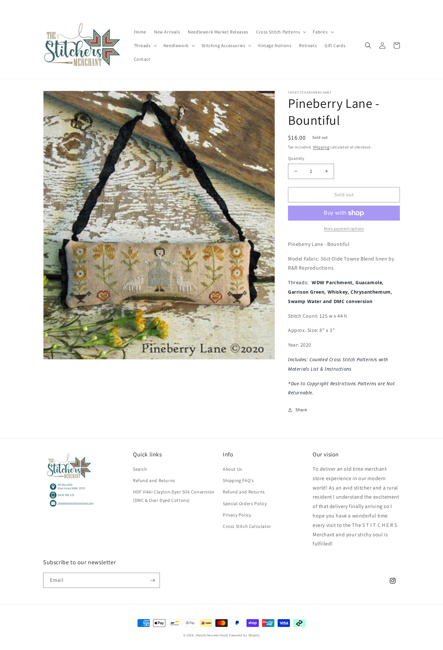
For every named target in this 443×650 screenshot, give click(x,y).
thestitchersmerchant (212, 635)
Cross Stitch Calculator (247, 526)
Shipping (321, 147)
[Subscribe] (152, 580)
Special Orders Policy (245, 503)
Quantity (296, 158)
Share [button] (301, 410)
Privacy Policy (237, 515)
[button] (280, 32)
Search (140, 469)
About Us (232, 469)
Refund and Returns (154, 480)
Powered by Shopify (244, 635)
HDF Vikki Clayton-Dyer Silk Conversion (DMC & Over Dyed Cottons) (174, 496)
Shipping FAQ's (238, 480)
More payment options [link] (344, 228)
